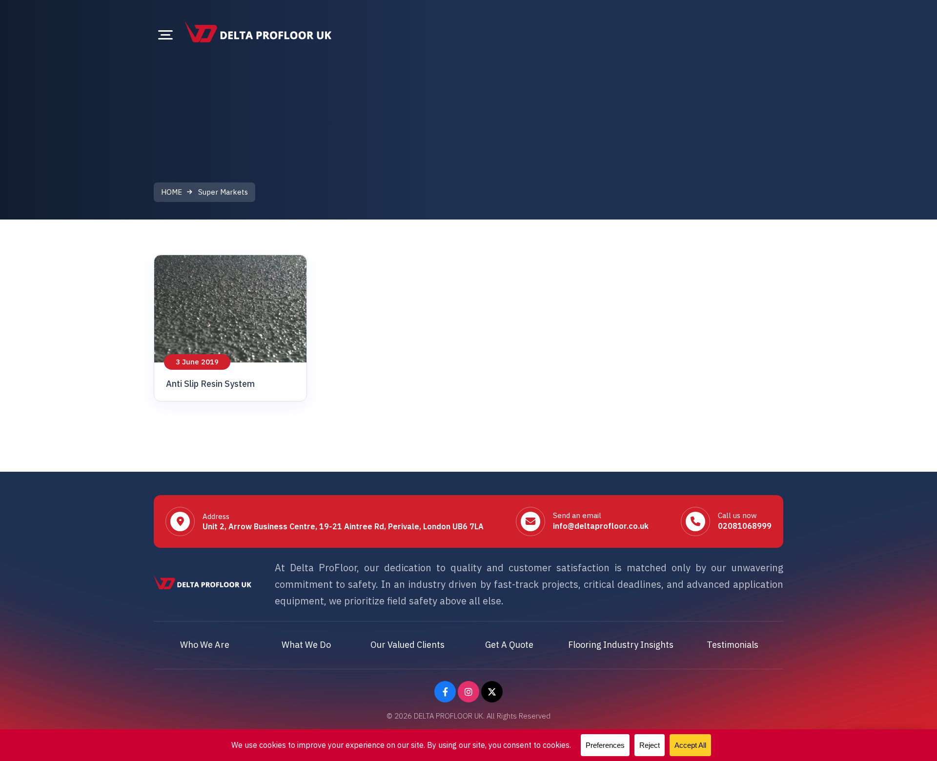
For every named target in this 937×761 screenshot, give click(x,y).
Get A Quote (509, 644)
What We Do (306, 644)
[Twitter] (492, 691)
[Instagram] (468, 691)
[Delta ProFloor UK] (258, 32)
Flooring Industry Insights (620, 644)
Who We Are (204, 644)
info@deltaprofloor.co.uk (601, 526)
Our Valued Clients (407, 644)
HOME (171, 192)
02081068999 (745, 526)
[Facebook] (445, 691)
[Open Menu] (165, 34)
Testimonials (732, 644)
